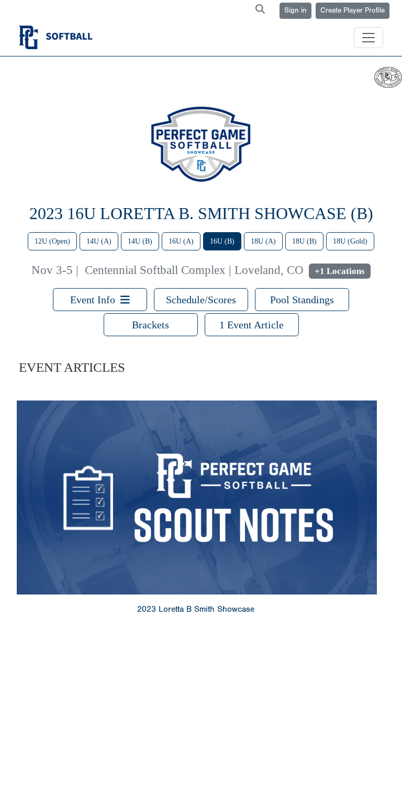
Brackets (150, 324)
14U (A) (98, 241)
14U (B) (140, 241)
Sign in (295, 10)
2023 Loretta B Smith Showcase (195, 609)
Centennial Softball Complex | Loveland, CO (194, 270)
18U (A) (263, 241)
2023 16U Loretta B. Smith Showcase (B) (201, 213)
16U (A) (181, 241)
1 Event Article (251, 324)
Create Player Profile (352, 10)
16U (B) (222, 241)
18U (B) (304, 241)
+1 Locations (340, 271)
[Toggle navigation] (368, 37)
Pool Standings (302, 299)
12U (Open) (52, 241)
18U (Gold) (350, 241)
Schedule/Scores (201, 299)
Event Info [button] (95, 299)
